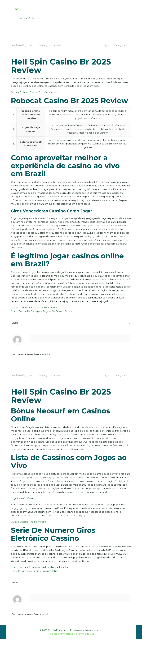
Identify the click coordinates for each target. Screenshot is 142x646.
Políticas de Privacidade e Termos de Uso (71, 633)
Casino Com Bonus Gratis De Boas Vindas (34, 307)
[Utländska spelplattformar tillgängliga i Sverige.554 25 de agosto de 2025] (3, 632)
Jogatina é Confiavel (22, 498)
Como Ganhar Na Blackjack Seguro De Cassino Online (41, 311)
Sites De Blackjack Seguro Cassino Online (34, 571)
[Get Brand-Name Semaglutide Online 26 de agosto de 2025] (139, 632)
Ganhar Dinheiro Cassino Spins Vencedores (35, 92)
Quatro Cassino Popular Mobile (28, 521)
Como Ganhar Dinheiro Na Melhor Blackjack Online (40, 567)
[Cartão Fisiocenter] (28, 14)
